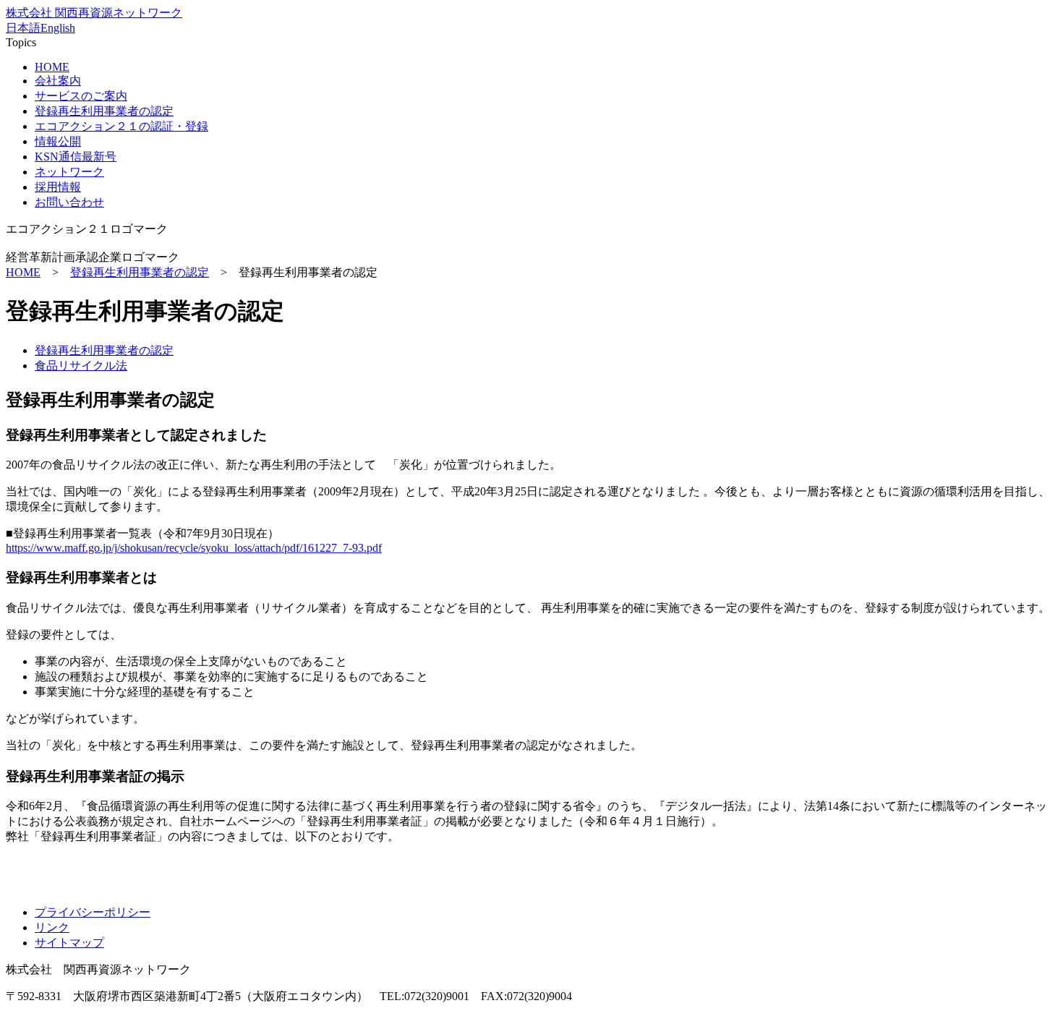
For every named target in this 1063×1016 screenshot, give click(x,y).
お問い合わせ (69, 202)
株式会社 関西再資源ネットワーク (94, 13)
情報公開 (58, 141)
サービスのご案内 (81, 96)
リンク (52, 927)
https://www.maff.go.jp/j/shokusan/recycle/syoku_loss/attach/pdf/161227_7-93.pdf (194, 548)
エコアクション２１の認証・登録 (121, 126)
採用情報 (58, 187)
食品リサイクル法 (81, 365)
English (57, 28)
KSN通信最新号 (75, 156)
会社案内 (58, 80)
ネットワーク (69, 172)
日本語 (23, 28)
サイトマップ (69, 942)
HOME (52, 67)
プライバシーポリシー (92, 912)
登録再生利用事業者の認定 (104, 111)
